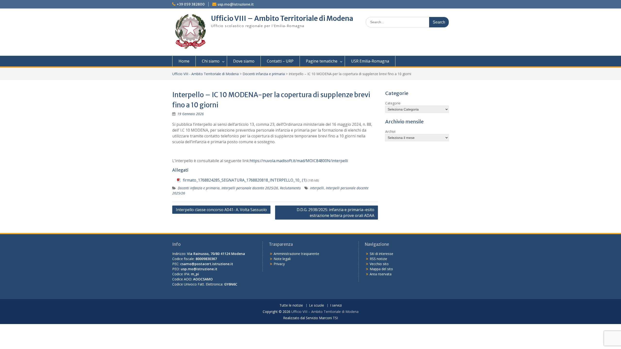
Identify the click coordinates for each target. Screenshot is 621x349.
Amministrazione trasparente (296, 253)
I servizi (336, 305)
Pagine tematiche (321, 61)
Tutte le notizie (291, 305)
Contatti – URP (280, 61)
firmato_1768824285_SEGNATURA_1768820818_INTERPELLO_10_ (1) (245, 180)
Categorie (392, 103)
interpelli (317, 188)
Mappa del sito (381, 269)
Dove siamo (243, 61)
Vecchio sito (379, 264)
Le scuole (316, 305)
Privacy (279, 264)
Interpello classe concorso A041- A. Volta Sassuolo (221, 209)
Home (184, 61)
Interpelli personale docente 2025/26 (249, 188)
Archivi (390, 131)
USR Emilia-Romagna (370, 61)
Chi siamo (211, 61)
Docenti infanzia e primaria (264, 73)
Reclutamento (290, 188)
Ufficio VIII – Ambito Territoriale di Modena (282, 18)
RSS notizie (378, 258)
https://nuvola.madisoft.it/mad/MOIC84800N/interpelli (299, 160)
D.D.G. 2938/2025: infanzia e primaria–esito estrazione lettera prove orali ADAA (335, 212)
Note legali (282, 258)
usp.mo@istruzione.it (236, 4)
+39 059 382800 (191, 4)
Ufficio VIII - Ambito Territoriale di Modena (205, 73)
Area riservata (381, 274)
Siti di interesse (381, 253)
